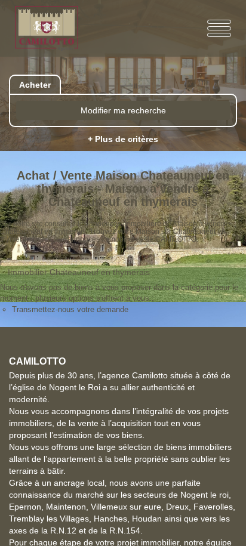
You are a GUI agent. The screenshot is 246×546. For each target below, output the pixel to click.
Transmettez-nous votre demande (70, 309)
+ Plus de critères (123, 139)
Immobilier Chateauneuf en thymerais (79, 272)
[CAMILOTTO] (53, 28)
